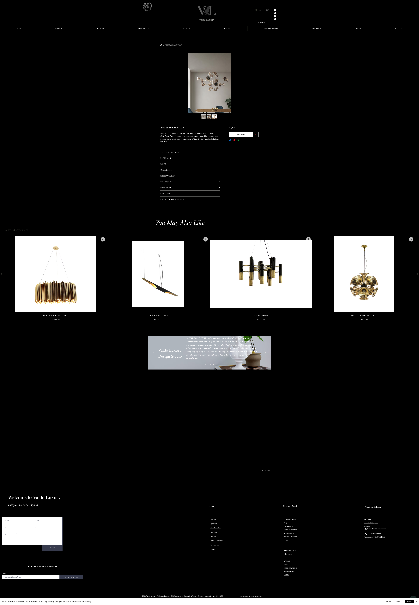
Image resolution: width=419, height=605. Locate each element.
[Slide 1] (205, 364)
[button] (268, 9)
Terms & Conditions (291, 529)
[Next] (265, 352)
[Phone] (366, 534)
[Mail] (366, 528)
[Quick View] (55, 274)
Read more (163, 141)
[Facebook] (275, 10)
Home (162, 45)
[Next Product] (417, 274)
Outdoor (213, 549)
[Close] (416, 601)
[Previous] (153, 352)
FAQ (285, 522)
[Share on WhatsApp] (238, 140)
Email (4, 573)
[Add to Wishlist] (256, 134)
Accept (409, 601)
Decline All (398, 601)
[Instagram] (275, 16)
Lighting (213, 536)
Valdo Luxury (207, 19)
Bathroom (213, 532)
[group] (209, 278)
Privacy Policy (86, 601)
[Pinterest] (275, 13)
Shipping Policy (289, 533)
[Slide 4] (213, 364)
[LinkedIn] (275, 19)
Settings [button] (388, 601)
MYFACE (287, 561)
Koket (286, 564)
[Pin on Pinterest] (234, 140)
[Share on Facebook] (230, 140)
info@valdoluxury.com (377, 528)
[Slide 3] (210, 364)
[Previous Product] (1, 274)
